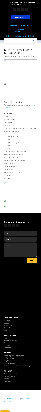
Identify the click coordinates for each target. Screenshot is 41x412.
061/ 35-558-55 (9, 361)
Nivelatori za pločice (10, 157)
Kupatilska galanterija (11, 140)
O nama (7, 321)
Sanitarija (7, 169)
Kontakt (6, 379)
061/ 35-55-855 (21, 29)
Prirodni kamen (9, 163)
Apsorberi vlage (9, 119)
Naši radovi (8, 325)
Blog (5, 330)
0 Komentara (31, 56)
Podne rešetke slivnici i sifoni (13, 160)
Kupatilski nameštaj (10, 143)
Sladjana (13, 56)
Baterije (6, 122)
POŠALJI (32, 261)
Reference (7, 381)
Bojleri (6, 125)
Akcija (6, 116)
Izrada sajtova (25, 399)
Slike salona (8, 328)
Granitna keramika (10, 131)
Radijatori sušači (9, 166)
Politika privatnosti (10, 374)
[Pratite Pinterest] (26, 9)
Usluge (6, 323)
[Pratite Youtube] (22, 9)
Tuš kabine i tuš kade (11, 172)
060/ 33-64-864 (10, 363)
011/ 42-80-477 (20, 32)
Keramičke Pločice (10, 137)
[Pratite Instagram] (18, 9)
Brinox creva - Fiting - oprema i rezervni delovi (19, 128)
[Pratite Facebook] (14, 9)
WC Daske (7, 178)
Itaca (5, 134)
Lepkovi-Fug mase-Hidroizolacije (14, 152)
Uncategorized (8, 175)
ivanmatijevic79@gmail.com (20, 25)
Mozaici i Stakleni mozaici (12, 154)
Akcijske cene (20, 17)
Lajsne (6, 149)
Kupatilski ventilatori (10, 146)
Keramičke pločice (10, 340)
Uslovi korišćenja (9, 376)
